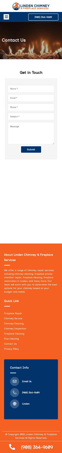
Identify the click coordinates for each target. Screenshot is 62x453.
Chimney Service (13, 318)
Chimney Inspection (15, 328)
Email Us (26, 381)
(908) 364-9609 (37, 447)
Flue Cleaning (11, 338)
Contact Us (10, 343)
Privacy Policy (11, 348)
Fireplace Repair (13, 313)
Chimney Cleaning (14, 323)
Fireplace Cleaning (14, 333)
